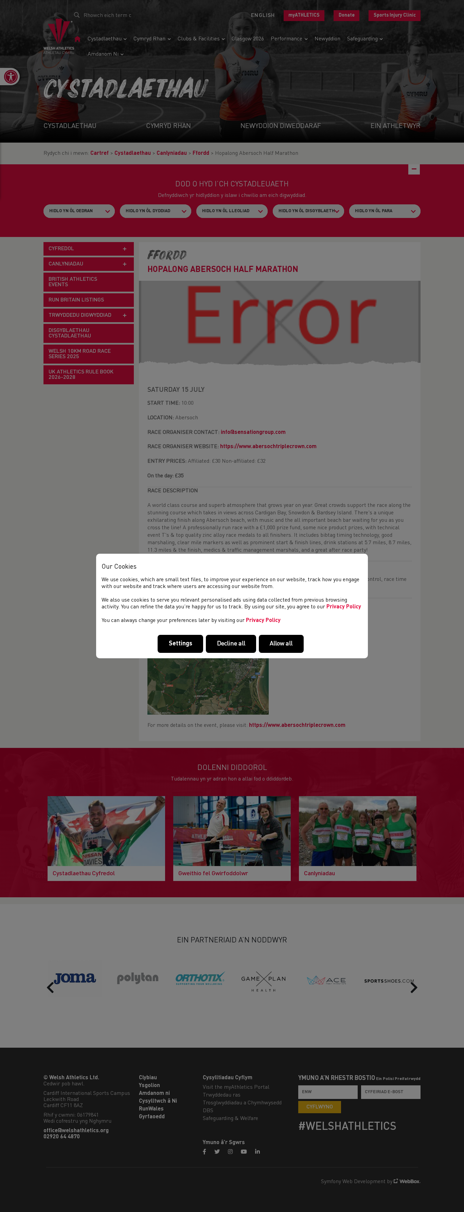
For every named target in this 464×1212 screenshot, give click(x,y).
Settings (180, 644)
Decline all (231, 644)
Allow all (281, 644)
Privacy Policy (343, 607)
